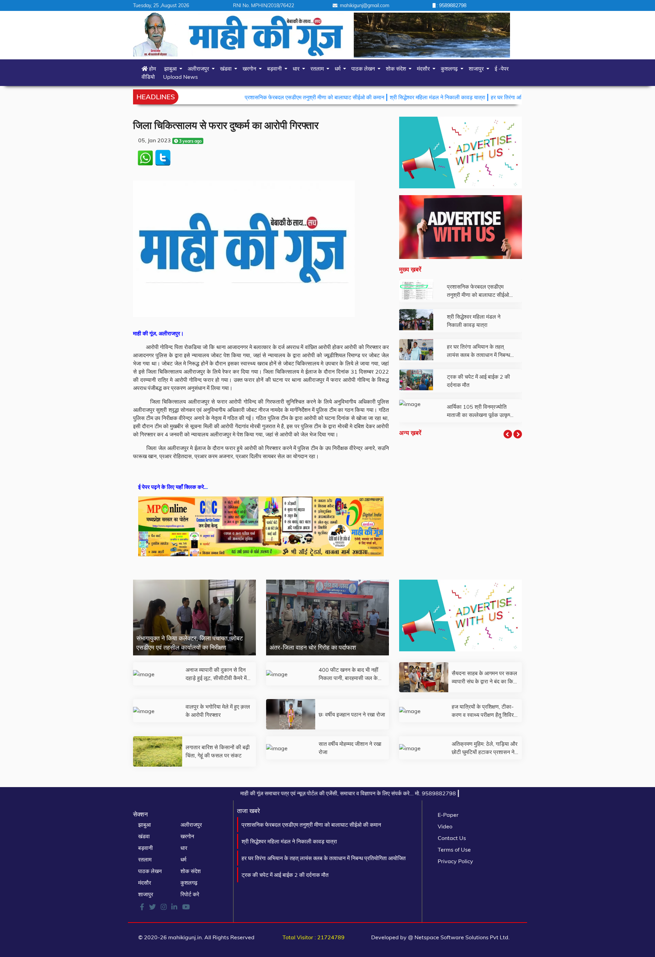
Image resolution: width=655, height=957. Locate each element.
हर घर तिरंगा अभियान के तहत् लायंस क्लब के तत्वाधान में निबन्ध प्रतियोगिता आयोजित (324, 858)
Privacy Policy (455, 861)
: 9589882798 (450, 5)
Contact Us (452, 838)
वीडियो (148, 76)
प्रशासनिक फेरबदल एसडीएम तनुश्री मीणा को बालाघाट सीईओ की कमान (272, 97)
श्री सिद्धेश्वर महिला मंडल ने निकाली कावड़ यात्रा (395, 97)
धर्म (339, 68)
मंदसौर (425, 68)
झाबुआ (171, 68)
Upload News (180, 76)
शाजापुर (477, 68)
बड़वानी (276, 68)
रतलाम (318, 68)
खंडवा (227, 68)
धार (297, 68)
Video (445, 826)
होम (152, 68)
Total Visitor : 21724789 (313, 937)
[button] (508, 434)
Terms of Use (454, 849)
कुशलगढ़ (451, 68)
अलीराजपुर (200, 68)
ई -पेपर (502, 68)
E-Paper (448, 814)
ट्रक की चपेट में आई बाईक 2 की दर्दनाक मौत (285, 874)
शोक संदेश (397, 68)
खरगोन (251, 68)
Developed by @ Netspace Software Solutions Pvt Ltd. (440, 937)
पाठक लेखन (364, 68)
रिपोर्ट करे (189, 894)
